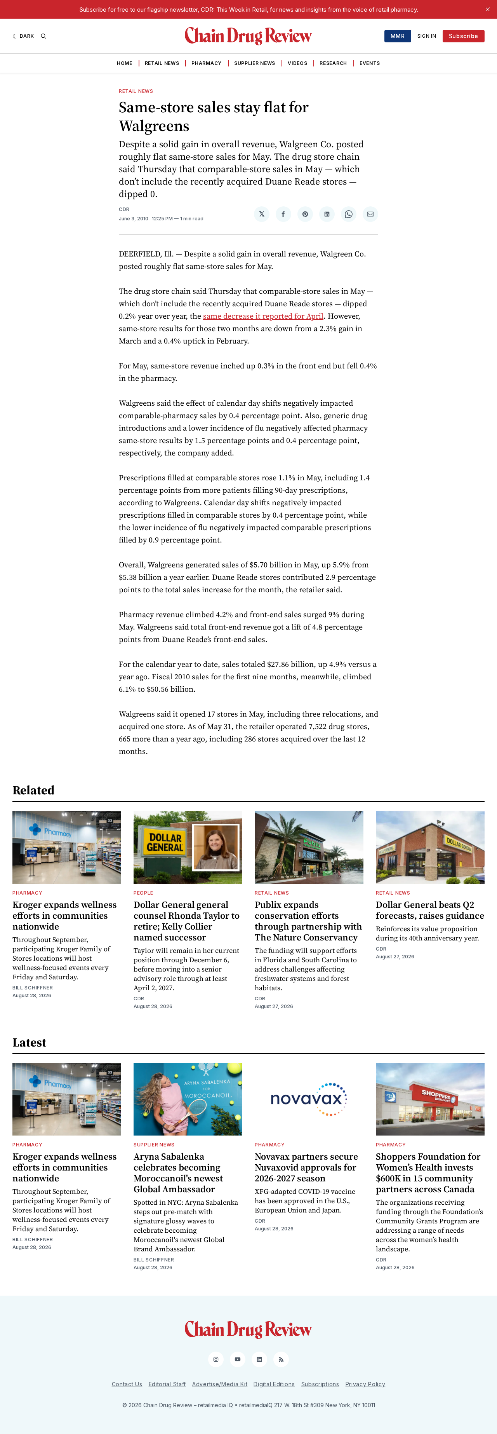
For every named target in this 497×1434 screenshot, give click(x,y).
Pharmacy (206, 63)
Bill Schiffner (32, 988)
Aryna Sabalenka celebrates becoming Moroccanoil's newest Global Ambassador (178, 1172)
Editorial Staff (167, 1384)
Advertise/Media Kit (219, 1384)
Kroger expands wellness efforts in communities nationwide (64, 915)
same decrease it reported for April (263, 316)
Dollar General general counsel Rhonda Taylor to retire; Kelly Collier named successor (187, 921)
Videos (297, 63)
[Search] (43, 36)
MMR (398, 36)
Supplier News (254, 63)
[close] (487, 9)
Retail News (162, 63)
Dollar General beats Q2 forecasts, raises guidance (430, 910)
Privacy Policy (366, 1384)
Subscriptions (320, 1384)
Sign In (426, 36)
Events (370, 63)
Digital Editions (274, 1384)
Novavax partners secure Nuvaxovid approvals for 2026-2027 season (306, 1167)
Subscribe (463, 36)
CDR (124, 209)
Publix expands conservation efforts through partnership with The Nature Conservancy (308, 921)
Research (333, 63)
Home (124, 63)
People (143, 893)
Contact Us (127, 1384)
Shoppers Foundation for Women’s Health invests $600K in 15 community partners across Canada (428, 1172)
